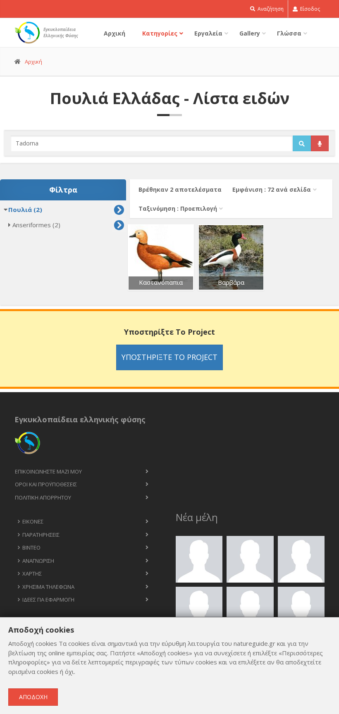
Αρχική (114, 33)
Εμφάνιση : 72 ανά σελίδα (271, 189)
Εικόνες (32, 521)
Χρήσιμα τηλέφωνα (48, 586)
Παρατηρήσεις (41, 534)
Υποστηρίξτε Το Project (169, 357)
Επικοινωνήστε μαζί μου (48, 471)
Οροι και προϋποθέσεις (46, 484)
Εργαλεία (208, 33)
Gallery (249, 33)
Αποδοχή (33, 697)
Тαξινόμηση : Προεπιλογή (177, 208)
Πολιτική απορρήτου (43, 497)
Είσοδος (309, 8)
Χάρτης (32, 573)
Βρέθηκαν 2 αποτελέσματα (180, 189)
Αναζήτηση (270, 8)
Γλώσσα (289, 33)
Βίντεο (31, 547)
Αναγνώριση (38, 560)
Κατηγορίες (159, 33)
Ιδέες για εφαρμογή (48, 599)
